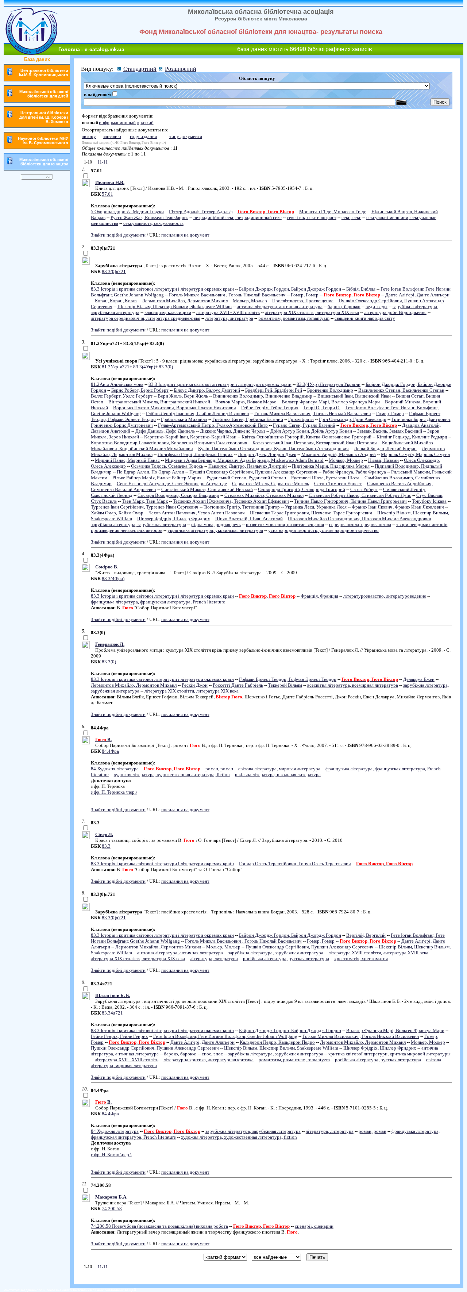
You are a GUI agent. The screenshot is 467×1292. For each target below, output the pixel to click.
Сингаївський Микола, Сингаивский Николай (207, 489)
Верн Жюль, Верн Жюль (183, 396)
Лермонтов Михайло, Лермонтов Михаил (185, 300)
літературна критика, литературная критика (208, 1059)
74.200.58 (112, 1208)
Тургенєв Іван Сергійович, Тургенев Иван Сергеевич (144, 507)
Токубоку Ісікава (429, 501)
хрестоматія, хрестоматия (361, 958)
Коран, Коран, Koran (116, 300)
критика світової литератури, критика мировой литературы (389, 1054)
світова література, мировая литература (279, 768)
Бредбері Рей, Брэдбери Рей (273, 390)
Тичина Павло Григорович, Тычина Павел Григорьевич (350, 501)
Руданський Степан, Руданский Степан (246, 477)
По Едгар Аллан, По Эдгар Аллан (150, 472)
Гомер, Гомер (305, 295)
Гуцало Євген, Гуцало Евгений (304, 425)
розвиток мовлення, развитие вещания (285, 524)
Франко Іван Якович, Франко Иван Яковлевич (398, 507)
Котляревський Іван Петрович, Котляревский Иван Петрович (314, 442)
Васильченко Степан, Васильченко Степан (401, 390)
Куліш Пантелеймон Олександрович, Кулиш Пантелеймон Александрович (273, 448)
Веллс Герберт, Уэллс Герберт (122, 396)
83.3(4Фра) (113, 578)
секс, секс (351, 217)
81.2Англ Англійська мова (117, 384)
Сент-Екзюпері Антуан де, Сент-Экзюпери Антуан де (172, 483)
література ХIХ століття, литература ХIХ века (312, 312)
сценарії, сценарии (314, 1226)
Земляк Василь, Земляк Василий (389, 431)
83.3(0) (109, 661)
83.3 (106, 846)
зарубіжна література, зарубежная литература (138, 524)
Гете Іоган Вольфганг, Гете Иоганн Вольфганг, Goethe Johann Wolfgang (225, 1036)
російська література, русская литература (286, 958)
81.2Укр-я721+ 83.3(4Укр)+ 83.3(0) (137, 366)
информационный (117, 122)
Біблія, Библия (360, 289)
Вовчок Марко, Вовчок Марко (246, 402)
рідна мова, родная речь (216, 524)
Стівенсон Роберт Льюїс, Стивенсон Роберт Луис (360, 495)
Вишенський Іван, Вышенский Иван (354, 396)
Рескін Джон (195, 685)
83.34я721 (112, 1013)
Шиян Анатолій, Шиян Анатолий (249, 518)
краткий (145, 122)
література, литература (229, 318)
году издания (143, 136)
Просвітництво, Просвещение (302, 300)
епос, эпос (212, 1054)
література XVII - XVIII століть (228, 312)
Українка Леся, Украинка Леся (316, 507)
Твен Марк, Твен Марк (145, 501)
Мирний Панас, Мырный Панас (127, 460)
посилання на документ (185, 235)
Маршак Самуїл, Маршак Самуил (415, 454)
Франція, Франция (319, 596)
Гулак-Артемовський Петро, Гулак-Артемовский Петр (213, 425)
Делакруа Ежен (419, 679)
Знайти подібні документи (118, 235)
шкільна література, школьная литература (278, 774)
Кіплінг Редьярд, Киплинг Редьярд (412, 437)
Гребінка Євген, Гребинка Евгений (247, 419)
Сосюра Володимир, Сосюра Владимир (178, 495)
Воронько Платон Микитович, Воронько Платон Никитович (174, 407)
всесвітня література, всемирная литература (352, 685)
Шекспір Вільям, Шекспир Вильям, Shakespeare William (174, 306)
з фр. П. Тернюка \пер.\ (114, 792)
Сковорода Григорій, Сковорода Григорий (301, 489)
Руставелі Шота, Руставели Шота (325, 477)
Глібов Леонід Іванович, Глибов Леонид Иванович (197, 413)
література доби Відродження (395, 312)
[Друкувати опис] (86, 185)
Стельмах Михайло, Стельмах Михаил (264, 495)
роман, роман (219, 768)
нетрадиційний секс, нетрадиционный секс (237, 217)
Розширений (180, 69)
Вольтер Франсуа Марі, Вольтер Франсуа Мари (331, 402)
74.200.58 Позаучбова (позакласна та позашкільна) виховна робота (159, 1226)
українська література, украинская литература (215, 530)
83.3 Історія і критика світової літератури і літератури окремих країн (162, 289)
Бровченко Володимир (330, 390)
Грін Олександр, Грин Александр (352, 419)
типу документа (185, 136)
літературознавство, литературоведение (384, 596)
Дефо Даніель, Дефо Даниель (165, 431)
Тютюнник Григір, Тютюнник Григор (242, 507)
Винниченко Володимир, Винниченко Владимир (262, 396)
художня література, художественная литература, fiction (172, 774)
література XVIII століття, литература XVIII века (378, 952)
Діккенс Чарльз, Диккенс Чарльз (232, 431)
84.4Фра (110, 751)
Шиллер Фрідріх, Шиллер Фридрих (173, 518)
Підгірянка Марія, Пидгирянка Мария (331, 466)
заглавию (112, 136)
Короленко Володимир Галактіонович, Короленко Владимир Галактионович (169, 442)
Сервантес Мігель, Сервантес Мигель (270, 483)
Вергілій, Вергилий (366, 935)
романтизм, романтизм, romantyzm (293, 318)
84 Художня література (115, 768)
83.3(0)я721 (114, 271)
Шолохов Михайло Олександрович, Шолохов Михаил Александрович (359, 518)
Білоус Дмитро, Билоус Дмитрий (207, 390)
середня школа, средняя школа (360, 524)
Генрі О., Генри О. (322, 407)
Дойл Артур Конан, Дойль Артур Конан (311, 431)
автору (89, 136)
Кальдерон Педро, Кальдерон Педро (277, 1042)
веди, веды (376, 306)
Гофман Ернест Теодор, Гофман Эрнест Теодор (287, 679)
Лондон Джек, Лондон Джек (267, 454)
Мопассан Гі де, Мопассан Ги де (332, 211)
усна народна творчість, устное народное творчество (323, 530)
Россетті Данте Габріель (238, 685)
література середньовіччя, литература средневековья (145, 318)
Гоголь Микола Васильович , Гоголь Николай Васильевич (227, 295)
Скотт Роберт (364, 489)
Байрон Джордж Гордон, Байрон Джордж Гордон (290, 289)
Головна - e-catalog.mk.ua (91, 49)
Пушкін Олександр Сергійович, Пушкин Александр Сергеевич (253, 472)
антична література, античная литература (280, 306)
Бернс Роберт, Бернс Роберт (140, 390)
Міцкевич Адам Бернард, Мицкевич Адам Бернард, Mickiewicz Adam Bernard (244, 460)
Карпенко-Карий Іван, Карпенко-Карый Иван (190, 437)
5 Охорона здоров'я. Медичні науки (127, 211)
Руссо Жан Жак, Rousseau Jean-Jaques (149, 217)
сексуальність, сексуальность (153, 223)
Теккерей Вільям (285, 685)
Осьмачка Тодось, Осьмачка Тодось (167, 466)
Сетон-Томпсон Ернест (338, 483)
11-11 (102, 162)
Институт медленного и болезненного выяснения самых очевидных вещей (70, 1290)
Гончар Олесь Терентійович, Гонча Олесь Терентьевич (295, 863)
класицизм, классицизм (167, 312)
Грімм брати (301, 419)
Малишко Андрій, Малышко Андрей (338, 454)
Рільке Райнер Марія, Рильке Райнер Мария (156, 477)
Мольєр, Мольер (250, 300)
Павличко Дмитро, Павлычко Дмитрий (247, 466)
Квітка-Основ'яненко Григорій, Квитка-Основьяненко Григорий (306, 437)
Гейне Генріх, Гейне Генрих (269, 407)
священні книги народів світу (365, 318)
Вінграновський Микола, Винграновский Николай (159, 402)
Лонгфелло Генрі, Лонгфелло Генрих (195, 454)
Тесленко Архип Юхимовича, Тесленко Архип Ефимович (231, 501)
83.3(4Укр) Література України (328, 384)
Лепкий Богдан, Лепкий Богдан (385, 448)
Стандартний (140, 69)
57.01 (107, 194)
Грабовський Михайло (184, 419)
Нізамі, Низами (383, 460)
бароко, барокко (344, 306)
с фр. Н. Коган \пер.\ (111, 1154)
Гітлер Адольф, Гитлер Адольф (200, 211)
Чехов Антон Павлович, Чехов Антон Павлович (196, 512)
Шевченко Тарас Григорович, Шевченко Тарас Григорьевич (311, 512)
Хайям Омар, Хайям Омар (117, 512)
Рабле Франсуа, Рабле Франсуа (354, 472)
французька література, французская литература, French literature (158, 602)
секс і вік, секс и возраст (311, 217)
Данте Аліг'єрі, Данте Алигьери (417, 295)
